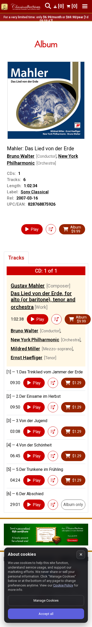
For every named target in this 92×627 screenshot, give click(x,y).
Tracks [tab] (16, 258)
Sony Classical (35, 192)
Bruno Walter (20, 156)
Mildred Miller (25, 348)
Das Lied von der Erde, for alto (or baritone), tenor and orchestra (43, 300)
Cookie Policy (63, 585)
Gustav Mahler (28, 286)
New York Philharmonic (35, 339)
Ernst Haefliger (26, 357)
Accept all (46, 614)
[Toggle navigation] (85, 6)
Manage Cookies (46, 600)
